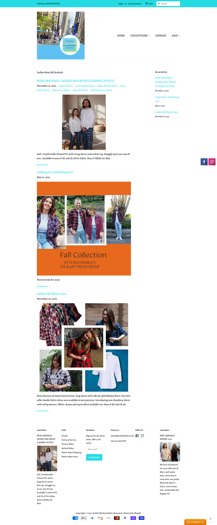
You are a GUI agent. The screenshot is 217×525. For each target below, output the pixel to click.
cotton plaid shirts (85, 86)
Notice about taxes (70, 456)
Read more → (44, 164)
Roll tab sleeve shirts (101, 90)
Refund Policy (68, 448)
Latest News (41, 430)
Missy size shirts (61, 90)
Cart (151, 3)
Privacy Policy (68, 443)
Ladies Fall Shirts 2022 (52, 293)
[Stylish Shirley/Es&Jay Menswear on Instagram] (142, 436)
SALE (175, 35)
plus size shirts (80, 90)
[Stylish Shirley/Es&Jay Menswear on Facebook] (137, 436)
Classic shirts (66, 86)
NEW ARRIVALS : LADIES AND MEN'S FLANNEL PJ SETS (75, 81)
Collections (139, 35)
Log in (121, 3)
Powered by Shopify (132, 513)
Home (121, 35)
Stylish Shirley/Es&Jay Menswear (108, 513)
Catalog (160, 35)
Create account (134, 3)
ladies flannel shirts (107, 86)
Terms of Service (69, 439)
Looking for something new (55, 172)
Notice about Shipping (71, 452)
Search (65, 435)
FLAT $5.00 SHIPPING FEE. (48, 3)
